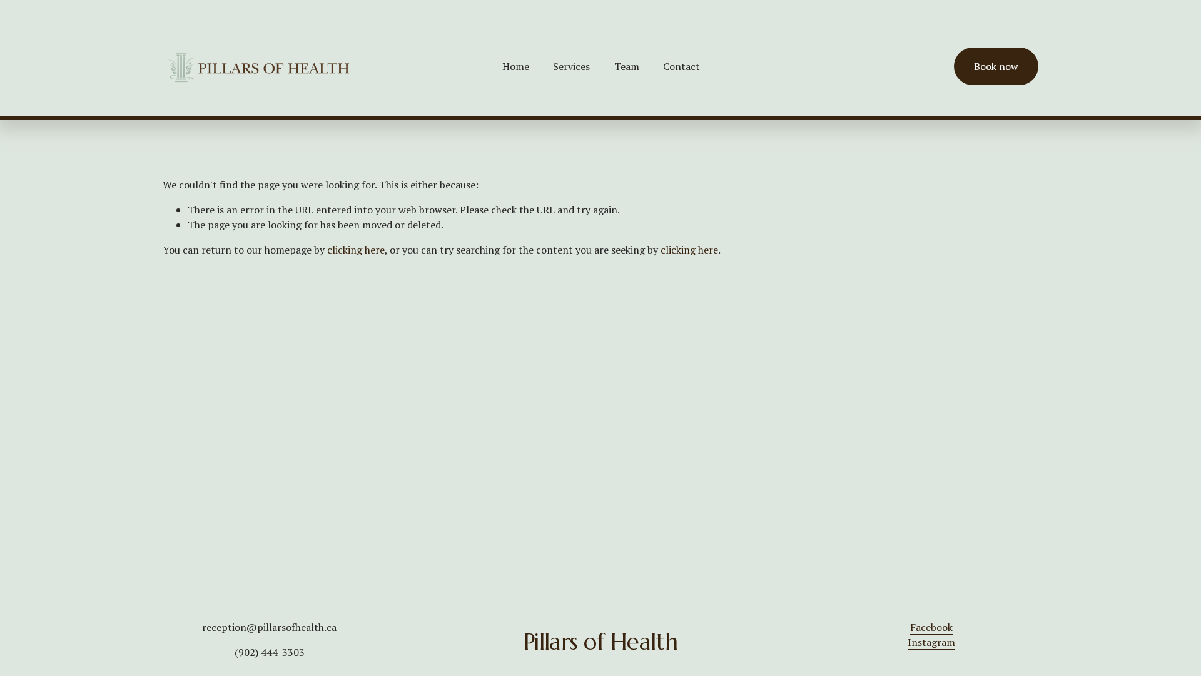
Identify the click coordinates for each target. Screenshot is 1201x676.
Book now (996, 66)
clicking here (356, 250)
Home (515, 66)
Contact (681, 66)
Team (626, 66)
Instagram (931, 642)
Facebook (931, 627)
